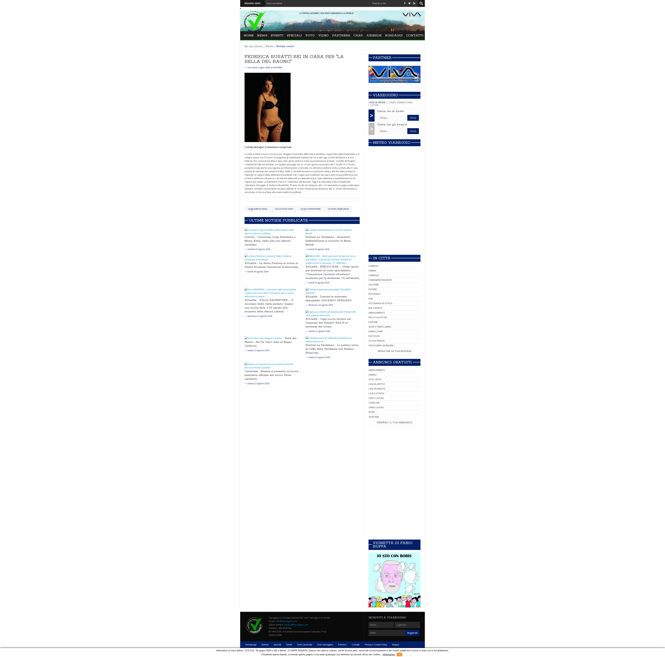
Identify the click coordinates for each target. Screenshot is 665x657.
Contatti (415, 35)
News (262, 35)
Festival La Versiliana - (321, 237)
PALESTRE (373, 322)
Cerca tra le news (390, 111)
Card (358, 35)
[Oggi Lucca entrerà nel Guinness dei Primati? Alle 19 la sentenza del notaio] (331, 313)
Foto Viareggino (325, 644)
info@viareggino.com (286, 621)
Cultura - (251, 237)
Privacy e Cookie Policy (376, 644)
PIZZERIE (373, 289)
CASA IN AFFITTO (377, 384)
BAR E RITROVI (375, 308)
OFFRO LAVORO (376, 407)
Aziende (374, 35)
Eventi (277, 35)
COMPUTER (374, 402)
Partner (382, 57)
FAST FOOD (374, 336)
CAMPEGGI (374, 275)
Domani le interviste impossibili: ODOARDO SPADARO (328, 298)
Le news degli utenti (338, 208)
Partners (341, 35)
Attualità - (252, 263)
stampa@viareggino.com (296, 624)
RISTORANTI (374, 294)
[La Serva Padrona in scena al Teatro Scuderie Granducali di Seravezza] (270, 257)
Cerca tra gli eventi (392, 124)
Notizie (265, 644)
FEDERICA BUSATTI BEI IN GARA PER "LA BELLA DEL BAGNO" (294, 59)
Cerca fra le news (284, 208)
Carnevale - (253, 371)
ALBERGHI (373, 265)
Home (249, 35)
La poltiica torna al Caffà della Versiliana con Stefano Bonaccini (331, 349)
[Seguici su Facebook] (405, 3)
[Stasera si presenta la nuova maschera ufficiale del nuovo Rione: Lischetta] (270, 365)
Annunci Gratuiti (392, 362)
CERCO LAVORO (376, 398)
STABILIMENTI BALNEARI (380, 280)
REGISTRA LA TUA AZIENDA (394, 351)
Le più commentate (311, 208)
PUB (371, 298)
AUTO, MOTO (375, 379)
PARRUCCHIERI (376, 331)
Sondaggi (394, 35)
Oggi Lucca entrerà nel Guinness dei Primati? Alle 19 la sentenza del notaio (328, 322)
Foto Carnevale (304, 644)
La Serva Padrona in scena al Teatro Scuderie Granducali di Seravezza (271, 265)
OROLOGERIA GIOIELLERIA (381, 345)
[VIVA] (394, 74)
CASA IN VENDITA (377, 388)
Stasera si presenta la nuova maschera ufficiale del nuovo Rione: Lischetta (271, 375)
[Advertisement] (394, 227)
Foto (310, 35)
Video (323, 35)
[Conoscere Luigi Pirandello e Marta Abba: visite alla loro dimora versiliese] (270, 231)
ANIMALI (373, 374)
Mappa (395, 644)
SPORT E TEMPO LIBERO (380, 326)
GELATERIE (374, 284)
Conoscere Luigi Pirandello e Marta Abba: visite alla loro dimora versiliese (270, 240)
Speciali (294, 35)
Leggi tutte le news (257, 208)
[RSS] (414, 3)
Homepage (250, 644)
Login (374, 105)
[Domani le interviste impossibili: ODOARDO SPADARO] (331, 291)
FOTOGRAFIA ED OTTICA (380, 303)
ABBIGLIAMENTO (377, 312)
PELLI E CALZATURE (378, 317)
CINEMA (372, 270)
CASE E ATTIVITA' (377, 393)
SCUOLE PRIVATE (377, 340)
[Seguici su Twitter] (410, 3)
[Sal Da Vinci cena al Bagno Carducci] (263, 338)
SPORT (372, 412)
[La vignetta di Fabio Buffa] (394, 580)
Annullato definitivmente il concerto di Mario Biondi (328, 240)
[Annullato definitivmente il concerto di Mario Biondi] (331, 231)
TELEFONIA (374, 416)
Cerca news (377, 102)
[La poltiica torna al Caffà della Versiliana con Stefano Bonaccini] (331, 339)
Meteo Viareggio (391, 142)
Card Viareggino (401, 102)
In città (382, 258)
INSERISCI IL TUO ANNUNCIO (395, 422)
